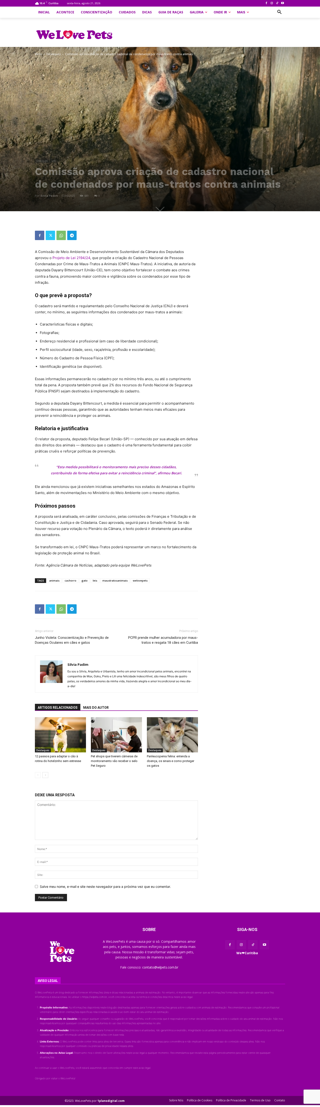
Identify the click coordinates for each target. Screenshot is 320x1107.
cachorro (70, 580)
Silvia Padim (49, 195)
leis (95, 580)
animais (54, 580)
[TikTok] (277, 3)
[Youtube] (282, 3)
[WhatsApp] (61, 235)
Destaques (53, 54)
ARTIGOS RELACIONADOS (58, 707)
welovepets (140, 580)
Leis (54, 160)
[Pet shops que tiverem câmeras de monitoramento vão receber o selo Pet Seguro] (116, 734)
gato (85, 580)
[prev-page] (38, 775)
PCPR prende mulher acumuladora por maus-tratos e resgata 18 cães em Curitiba (163, 640)
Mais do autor (96, 707)
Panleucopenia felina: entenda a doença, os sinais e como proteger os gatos (170, 761)
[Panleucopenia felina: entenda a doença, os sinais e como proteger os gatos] (172, 734)
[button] (279, 12)
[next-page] (45, 775)
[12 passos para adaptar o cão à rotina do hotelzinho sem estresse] (60, 734)
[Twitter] (50, 235)
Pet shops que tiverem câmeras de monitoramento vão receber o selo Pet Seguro (114, 761)
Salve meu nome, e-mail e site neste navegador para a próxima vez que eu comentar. (105, 887)
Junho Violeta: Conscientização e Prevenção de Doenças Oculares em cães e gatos (72, 640)
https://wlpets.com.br (94, 997)
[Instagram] (272, 3)
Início (38, 54)
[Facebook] (266, 3)
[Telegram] (72, 235)
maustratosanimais (115, 580)
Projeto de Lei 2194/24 (71, 258)
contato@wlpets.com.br (160, 967)
